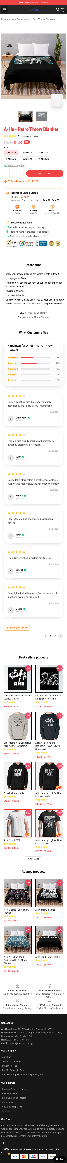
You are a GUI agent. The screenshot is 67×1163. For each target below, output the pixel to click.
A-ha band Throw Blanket (47, 957)
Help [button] (61, 1159)
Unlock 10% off (6, 1149)
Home (4, 19)
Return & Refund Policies (14, 1098)
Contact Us (7, 1102)
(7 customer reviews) (27, 136)
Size (6, 147)
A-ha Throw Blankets (44, 19)
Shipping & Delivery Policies (15, 1089)
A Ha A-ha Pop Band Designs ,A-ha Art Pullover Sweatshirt (47, 746)
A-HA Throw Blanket (45, 910)
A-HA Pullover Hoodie (14, 793)
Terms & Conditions (11, 1061)
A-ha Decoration (20, 19)
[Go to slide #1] (25, 116)
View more (34, 859)
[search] (58, 9)
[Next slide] (61, 66)
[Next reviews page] (60, 636)
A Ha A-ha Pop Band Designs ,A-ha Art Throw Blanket (15, 960)
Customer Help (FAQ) (12, 1106)
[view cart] (63, 9)
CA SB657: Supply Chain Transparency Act (22, 1074)
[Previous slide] (6, 66)
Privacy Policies (9, 1066)
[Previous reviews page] (45, 636)
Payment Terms (9, 1093)
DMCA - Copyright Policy (14, 1070)
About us (6, 1057)
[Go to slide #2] (41, 116)
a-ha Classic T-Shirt (13, 840)
